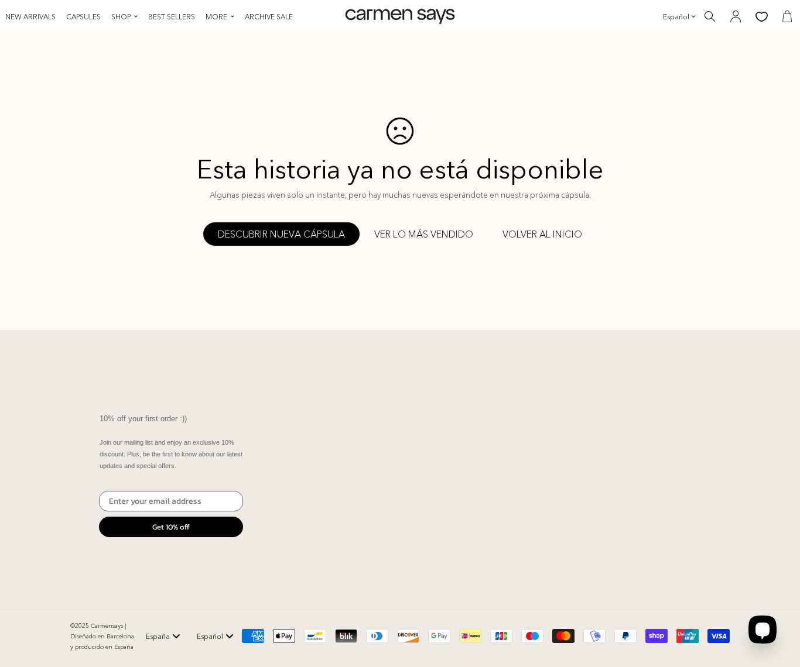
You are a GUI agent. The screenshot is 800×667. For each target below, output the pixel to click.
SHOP (121, 16)
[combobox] (163, 636)
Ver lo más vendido (423, 234)
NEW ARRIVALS (30, 16)
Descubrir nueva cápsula (281, 234)
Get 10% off (171, 526)
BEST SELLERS (171, 16)
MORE (216, 16)
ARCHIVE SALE (269, 16)
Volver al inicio (542, 234)
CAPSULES (83, 16)
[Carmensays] (400, 17)
